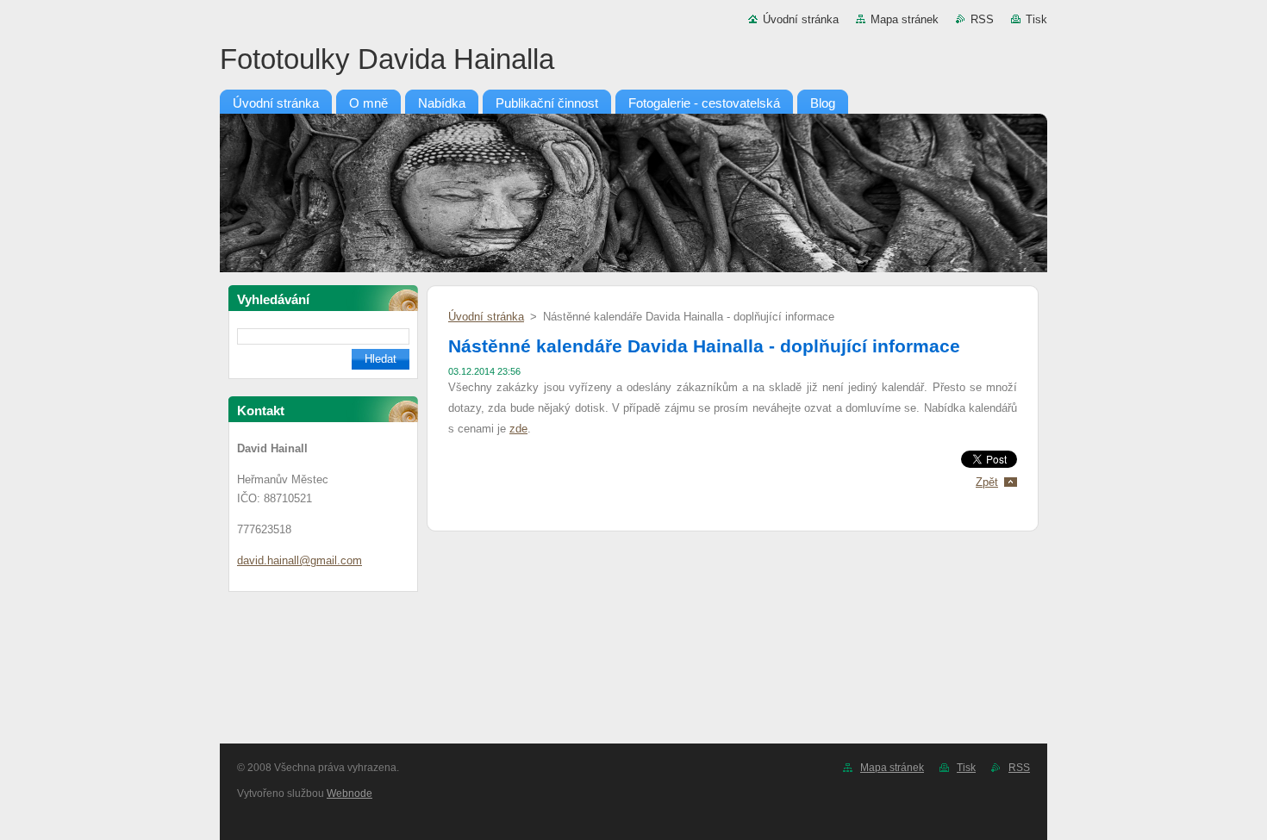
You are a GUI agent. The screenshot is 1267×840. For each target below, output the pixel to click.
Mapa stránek (905, 19)
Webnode (349, 793)
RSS (982, 19)
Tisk (1036, 19)
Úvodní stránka (801, 19)
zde (518, 428)
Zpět (987, 482)
